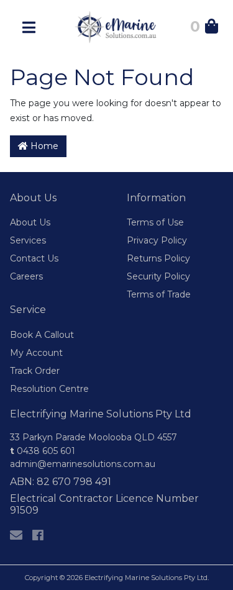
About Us (30, 222)
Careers (26, 276)
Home (43, 146)
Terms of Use (155, 222)
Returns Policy (158, 258)
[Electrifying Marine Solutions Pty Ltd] (117, 26)
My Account (36, 352)
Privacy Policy (157, 240)
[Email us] (16, 535)
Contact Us (34, 258)
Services (28, 240)
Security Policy (158, 276)
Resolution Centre (49, 388)
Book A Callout (42, 334)
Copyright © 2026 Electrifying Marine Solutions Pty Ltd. (117, 577)
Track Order (35, 370)
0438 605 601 (42, 450)
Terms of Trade (159, 294)
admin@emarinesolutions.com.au (82, 464)
